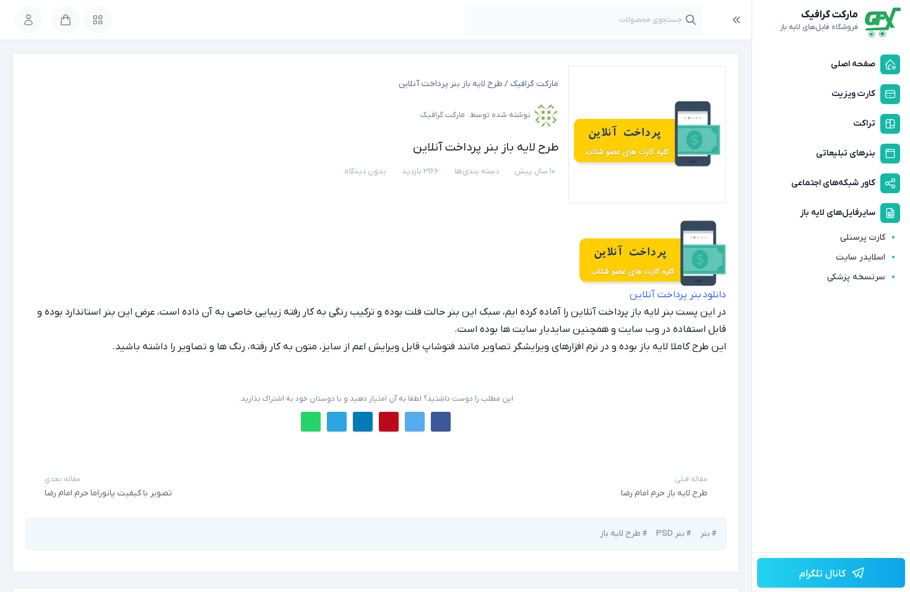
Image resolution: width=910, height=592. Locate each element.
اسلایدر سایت (860, 257)
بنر (705, 533)
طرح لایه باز (620, 533)
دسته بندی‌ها (476, 171)
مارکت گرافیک (534, 84)
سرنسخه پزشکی (856, 277)
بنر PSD (670, 533)
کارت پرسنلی (862, 237)
